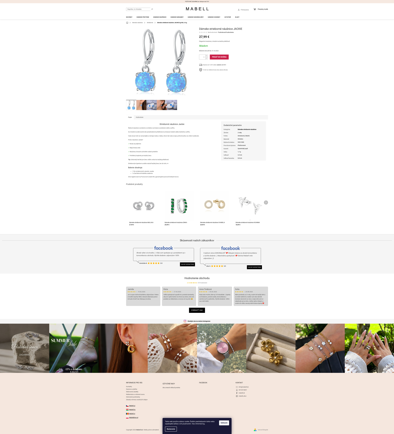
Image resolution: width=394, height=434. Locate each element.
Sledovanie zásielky (132, 392)
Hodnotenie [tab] (139, 117)
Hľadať (152, 9)
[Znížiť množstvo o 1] (206, 58)
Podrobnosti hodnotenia (226, 32)
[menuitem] (129, 16)
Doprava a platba (131, 389)
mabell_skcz (242, 396)
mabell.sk (242, 393)
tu (204, 424)
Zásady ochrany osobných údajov (137, 399)
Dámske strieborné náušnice (247, 129)
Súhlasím (224, 423)
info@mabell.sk (244, 387)
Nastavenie (171, 429)
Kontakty (129, 386)
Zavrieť (213, 76)
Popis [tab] (130, 117)
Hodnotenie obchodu (197, 278)
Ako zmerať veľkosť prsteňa (171, 387)
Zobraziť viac (197, 310)
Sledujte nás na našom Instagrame (199, 321)
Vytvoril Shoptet (263, 430)
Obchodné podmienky (133, 397)
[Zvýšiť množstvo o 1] (206, 56)
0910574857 (243, 390)
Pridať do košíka (219, 57)
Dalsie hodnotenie (187, 264)
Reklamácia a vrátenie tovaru (135, 394)
